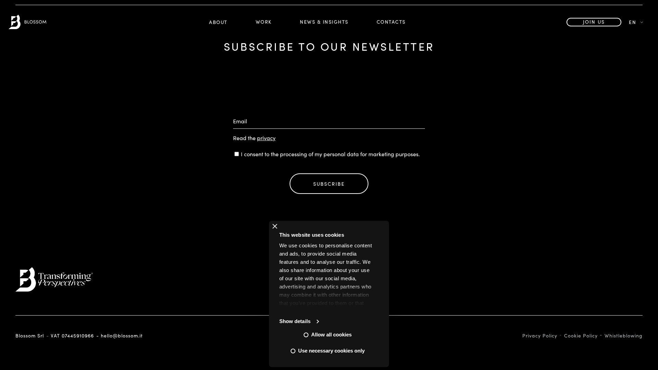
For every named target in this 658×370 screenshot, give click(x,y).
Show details (294, 321)
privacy (266, 137)
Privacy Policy (539, 335)
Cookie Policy (581, 335)
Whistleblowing (624, 335)
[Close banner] (274, 226)
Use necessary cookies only (331, 351)
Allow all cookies (331, 334)
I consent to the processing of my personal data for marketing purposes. (330, 154)
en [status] (632, 22)
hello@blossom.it (122, 336)
